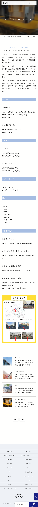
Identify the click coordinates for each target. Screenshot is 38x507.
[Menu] (34, 3)
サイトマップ (29, 488)
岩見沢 (16, 420)
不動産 (22, 420)
